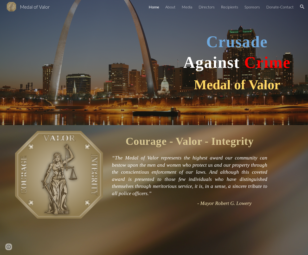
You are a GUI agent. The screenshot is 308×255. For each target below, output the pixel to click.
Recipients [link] (229, 7)
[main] (237, 62)
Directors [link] (207, 7)
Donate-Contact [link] (280, 7)
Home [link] (154, 7)
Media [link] (187, 7)
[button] (302, 7)
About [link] (170, 7)
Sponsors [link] (252, 7)
